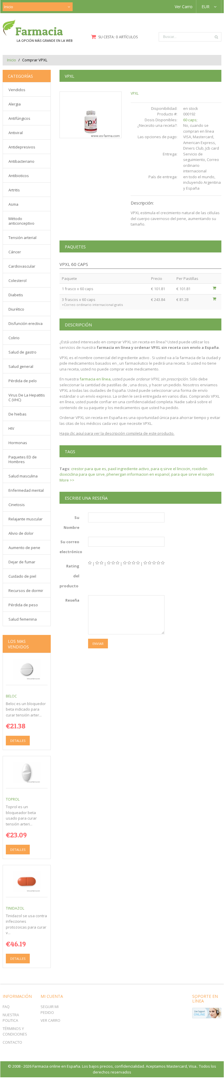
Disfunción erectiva (25, 323)
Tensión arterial (22, 237)
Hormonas (17, 442)
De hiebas (17, 414)
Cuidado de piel (22, 576)
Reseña (72, 600)
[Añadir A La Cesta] (214, 288)
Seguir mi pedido (50, 1009)
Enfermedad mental (26, 490)
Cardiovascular (21, 266)
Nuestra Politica (11, 1017)
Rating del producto (70, 575)
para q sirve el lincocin (170, 468)
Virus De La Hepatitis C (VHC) (26, 397)
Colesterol (17, 280)
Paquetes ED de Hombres (22, 459)
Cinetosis (16, 504)
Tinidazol (15, 908)
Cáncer (14, 251)
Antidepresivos (21, 147)
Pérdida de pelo (22, 380)
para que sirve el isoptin (192, 474)
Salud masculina (23, 476)
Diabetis (15, 294)
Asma (13, 204)
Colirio (14, 337)
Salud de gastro (22, 352)
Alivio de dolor (21, 533)
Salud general (20, 366)
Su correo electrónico (71, 546)
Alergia (14, 104)
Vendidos (16, 89)
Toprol (13, 799)
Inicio (11, 60)
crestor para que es (88, 468)
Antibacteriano (21, 161)
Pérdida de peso (23, 604)
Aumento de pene (24, 547)
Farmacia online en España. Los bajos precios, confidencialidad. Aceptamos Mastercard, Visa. (114, 1066)
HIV (11, 428)
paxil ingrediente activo (128, 468)
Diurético (16, 309)
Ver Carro (183, 6)
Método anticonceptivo (21, 221)
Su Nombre (71, 522)
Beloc (11, 696)
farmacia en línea (95, 379)
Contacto (12, 1042)
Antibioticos (18, 175)
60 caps (190, 119)
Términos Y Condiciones (15, 1031)
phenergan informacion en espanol (137, 474)
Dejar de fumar (21, 562)
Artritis (14, 190)
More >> (67, 480)
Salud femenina (22, 619)
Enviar (98, 643)
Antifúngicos (19, 118)
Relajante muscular (25, 519)
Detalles (17, 740)
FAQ (6, 1006)
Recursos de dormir (25, 590)
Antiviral (15, 132)
